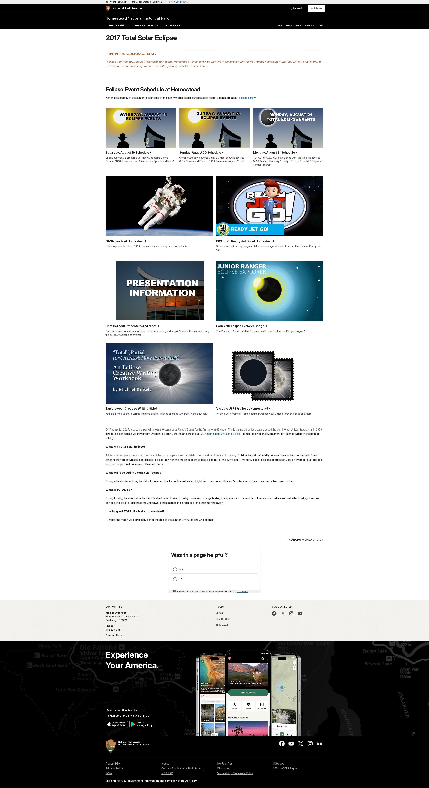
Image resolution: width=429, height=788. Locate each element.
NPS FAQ (167, 773)
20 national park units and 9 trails (220, 433)
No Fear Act (224, 763)
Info (280, 25)
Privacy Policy (114, 768)
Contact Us (113, 635)
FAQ (220, 613)
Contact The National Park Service (182, 768)
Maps (298, 25)
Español (223, 625)
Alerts (289, 25)
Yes (180, 569)
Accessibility (113, 763)
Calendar (309, 25)
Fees (320, 25)
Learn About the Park (144, 25)
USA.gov (278, 763)
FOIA (109, 773)
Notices (166, 763)
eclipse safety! (247, 97)
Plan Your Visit (116, 25)
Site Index (224, 618)
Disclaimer (223, 768)
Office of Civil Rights (285, 768)
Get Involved (171, 25)
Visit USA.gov (187, 780)
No (180, 579)
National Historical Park (137, 18)
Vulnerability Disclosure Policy (235, 773)
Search (297, 8)
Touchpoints (242, 591)
